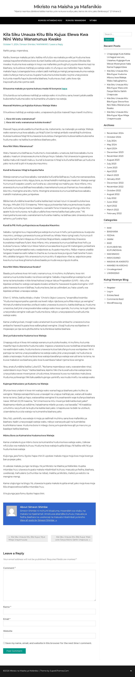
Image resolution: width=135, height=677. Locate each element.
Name (7, 607)
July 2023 (111, 163)
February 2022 (114, 213)
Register (111, 287)
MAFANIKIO (42, 44)
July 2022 (111, 198)
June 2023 (112, 167)
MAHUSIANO (113, 258)
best (109, 228)
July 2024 (111, 140)
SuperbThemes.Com (59, 671)
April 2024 (112, 148)
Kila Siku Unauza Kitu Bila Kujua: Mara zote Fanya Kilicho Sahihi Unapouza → (72, 538)
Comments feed (115, 299)
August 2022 (113, 194)
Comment (9, 568)
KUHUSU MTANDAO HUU (50, 20)
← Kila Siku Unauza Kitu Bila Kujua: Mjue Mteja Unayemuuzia (27, 538)
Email (6, 619)
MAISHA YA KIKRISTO (118, 261)
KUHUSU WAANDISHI (76, 20)
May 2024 (112, 144)
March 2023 (113, 175)
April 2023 (112, 171)
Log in (110, 291)
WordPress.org (114, 303)
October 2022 (114, 190)
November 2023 (115, 156)
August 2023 (113, 160)
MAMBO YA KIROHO (117, 265)
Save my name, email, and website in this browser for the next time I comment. (48, 643)
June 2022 (112, 202)
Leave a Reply (56, 44)
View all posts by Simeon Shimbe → (38, 520)
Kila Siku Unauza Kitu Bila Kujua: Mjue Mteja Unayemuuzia (118, 115)
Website (7, 631)
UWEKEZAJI (113, 273)
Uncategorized (114, 269)
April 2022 (112, 205)
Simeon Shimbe (27, 44)
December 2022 (115, 183)
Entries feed (113, 295)
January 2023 (113, 179)
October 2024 (114, 137)
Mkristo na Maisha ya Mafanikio (67, 6)
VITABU (93, 20)
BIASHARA (112, 231)
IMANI (110, 239)
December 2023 (115, 152)
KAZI (109, 243)
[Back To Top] (131, 670)
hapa (64, 88)
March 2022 (113, 209)
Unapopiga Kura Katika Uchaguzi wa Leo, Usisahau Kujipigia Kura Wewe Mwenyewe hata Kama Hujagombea (119, 60)
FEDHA (110, 235)
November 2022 (115, 186)
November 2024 (115, 133)
